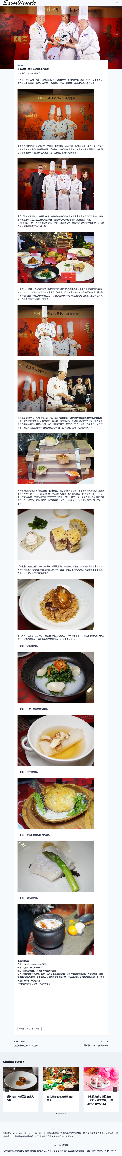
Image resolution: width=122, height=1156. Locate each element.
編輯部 (22, 73)
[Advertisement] (61, 1006)
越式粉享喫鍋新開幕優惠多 (96, 1043)
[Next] (115, 1089)
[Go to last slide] (7, 1089)
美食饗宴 (20, 65)
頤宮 (38, 1029)
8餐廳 (21, 1029)
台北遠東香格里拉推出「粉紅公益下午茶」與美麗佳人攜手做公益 (100, 1100)
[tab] (56, 1113)
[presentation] (20, 1079)
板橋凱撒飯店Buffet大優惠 (26, 1043)
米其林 (30, 1029)
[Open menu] (117, 3)
